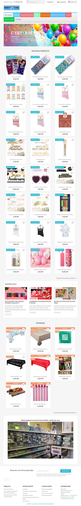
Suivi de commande (47, 468)
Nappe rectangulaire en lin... (40, 328)
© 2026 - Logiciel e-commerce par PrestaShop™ (40, 483)
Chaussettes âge (16, 56)
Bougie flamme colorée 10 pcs (65, 193)
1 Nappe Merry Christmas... (40, 355)
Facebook (5, 458)
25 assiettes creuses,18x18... (65, 328)
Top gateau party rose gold (16, 193)
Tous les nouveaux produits (66, 257)
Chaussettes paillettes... (65, 83)
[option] (40, 24)
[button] (9, 24)
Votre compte (47, 465)
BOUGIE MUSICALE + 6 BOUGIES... (16, 248)
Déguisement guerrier (65, 355)
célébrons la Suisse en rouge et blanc (40, 281)
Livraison (25, 468)
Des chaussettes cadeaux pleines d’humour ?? (14, 281)
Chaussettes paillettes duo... (40, 83)
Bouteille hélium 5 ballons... (65, 248)
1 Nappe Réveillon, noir (16, 355)
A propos (25, 472)
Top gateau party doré (40, 193)
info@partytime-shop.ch (67, 477)
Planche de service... (16, 383)
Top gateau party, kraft (16, 138)
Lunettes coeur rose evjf (40, 166)
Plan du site (26, 480)
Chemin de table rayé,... (40, 383)
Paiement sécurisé (28, 474)
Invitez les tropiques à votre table (64, 281)
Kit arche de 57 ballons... (15, 328)
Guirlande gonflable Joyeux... (16, 166)
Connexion (45, 470)
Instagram (9, 458)
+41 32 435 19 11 (18, 2)
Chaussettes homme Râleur (40, 221)
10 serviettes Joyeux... (65, 111)
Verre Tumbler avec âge (16, 83)
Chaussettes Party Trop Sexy (40, 56)
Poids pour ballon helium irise (65, 221)
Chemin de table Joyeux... (65, 138)
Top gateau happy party (65, 166)
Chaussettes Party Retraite (65, 56)
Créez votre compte (47, 472)
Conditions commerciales (29, 470)
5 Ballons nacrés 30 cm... (40, 248)
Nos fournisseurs (8, 468)
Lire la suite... (8, 293)
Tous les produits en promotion (65, 392)
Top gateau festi (40, 138)
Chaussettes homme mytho (16, 221)
